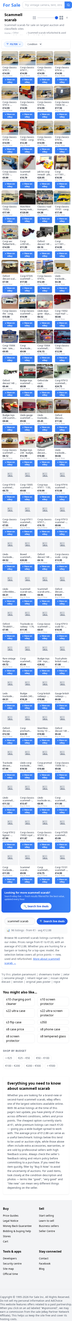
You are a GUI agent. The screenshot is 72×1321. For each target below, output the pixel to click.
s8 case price (15, 1029)
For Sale (11, 5)
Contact (43, 1258)
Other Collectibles (19, 34)
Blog (41, 1268)
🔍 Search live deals (52, 921)
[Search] (68, 4)
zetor (66, 974)
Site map (8, 1268)
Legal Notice (10, 1220)
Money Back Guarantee (17, 1226)
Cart (5, 1241)
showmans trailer (49, 974)
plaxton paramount (24, 974)
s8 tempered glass (53, 1036)
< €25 (8, 1058)
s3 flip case (13, 1022)
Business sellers (49, 1226)
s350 (43, 1022)
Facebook (44, 1263)
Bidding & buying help (17, 1231)
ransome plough (14, 978)
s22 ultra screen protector (51, 1013)
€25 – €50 (24, 1058)
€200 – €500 (33, 1065)
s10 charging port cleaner (18, 1001)
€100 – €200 (12, 1065)
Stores (7, 1236)
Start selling (46, 1215)
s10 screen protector (47, 1001)
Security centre (12, 1263)
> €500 (51, 1065)
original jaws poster (38, 981)
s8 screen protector (13, 1038)
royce (57, 981)
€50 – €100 (42, 1058)
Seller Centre (47, 1231)
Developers (10, 1258)
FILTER (14, 44)
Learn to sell (46, 1220)
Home (7, 33)
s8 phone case (50, 1029)
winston (18, 981)
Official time (10, 1274)
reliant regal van (37, 978)
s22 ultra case (15, 1011)
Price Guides (10, 1215)
